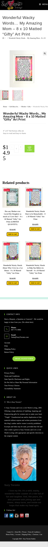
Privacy (24, 532)
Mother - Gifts (26, 107)
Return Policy (9, 352)
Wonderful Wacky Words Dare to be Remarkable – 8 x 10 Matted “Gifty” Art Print (35, 215)
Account (7, 343)
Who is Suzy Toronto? (14, 402)
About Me (18, 532)
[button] (45, 53)
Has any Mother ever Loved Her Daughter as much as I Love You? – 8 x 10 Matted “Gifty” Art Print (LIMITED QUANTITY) (12, 217)
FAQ (6, 346)
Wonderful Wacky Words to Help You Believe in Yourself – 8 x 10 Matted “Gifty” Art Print (35, 269)
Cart (41, 534)
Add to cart (29, 148)
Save (30, 190)
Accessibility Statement (12, 389)
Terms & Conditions (34, 532)
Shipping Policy (10, 349)
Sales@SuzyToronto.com (20, 337)
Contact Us (10, 532)
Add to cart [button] (12, 234)
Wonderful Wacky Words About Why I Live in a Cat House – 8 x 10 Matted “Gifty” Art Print (13, 269)
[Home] (3, 38)
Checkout (35, 534)
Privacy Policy (9, 373)
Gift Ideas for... (14, 107)
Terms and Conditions (12, 376)
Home (5, 107)
